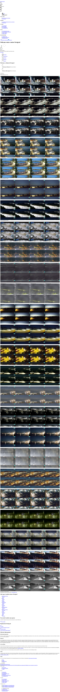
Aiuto (4, 13)
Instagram (12, 686)
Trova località (3, 621)
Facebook (12, 685)
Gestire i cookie (4, 33)
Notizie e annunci (4, 32)
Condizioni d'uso (4, 36)
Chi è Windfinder (4, 27)
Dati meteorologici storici (5, 31)
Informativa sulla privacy (5, 37)
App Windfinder (4, 25)
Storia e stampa (4, 26)
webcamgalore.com (14, 592)
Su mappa (2, 52)
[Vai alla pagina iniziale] (0, 0)
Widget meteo (4, 22)
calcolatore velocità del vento (4, 654)
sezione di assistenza (20, 648)
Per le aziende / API (5, 28)
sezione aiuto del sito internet (33, 658)
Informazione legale (5, 38)
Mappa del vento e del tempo (6, 18)
